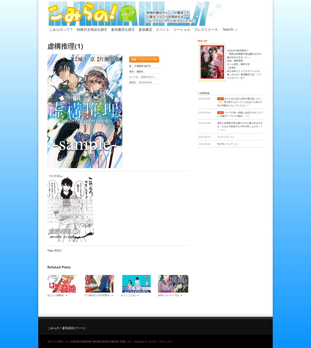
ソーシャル (181, 29)
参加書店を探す (123, 29)
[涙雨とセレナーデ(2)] (173, 291)
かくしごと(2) (128, 295)
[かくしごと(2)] (136, 291)
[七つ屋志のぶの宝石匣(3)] (99, 291)
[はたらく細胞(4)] (62, 291)
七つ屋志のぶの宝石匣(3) (97, 295)
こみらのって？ (61, 29)
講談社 (58, 250)
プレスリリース (206, 29)
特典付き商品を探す (92, 29)
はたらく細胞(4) (55, 295)
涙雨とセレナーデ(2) (168, 295)
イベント (163, 29)
